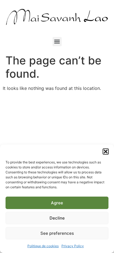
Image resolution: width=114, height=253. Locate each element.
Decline (57, 218)
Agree (57, 202)
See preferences (57, 233)
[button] (105, 151)
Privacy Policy (72, 246)
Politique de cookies (43, 246)
